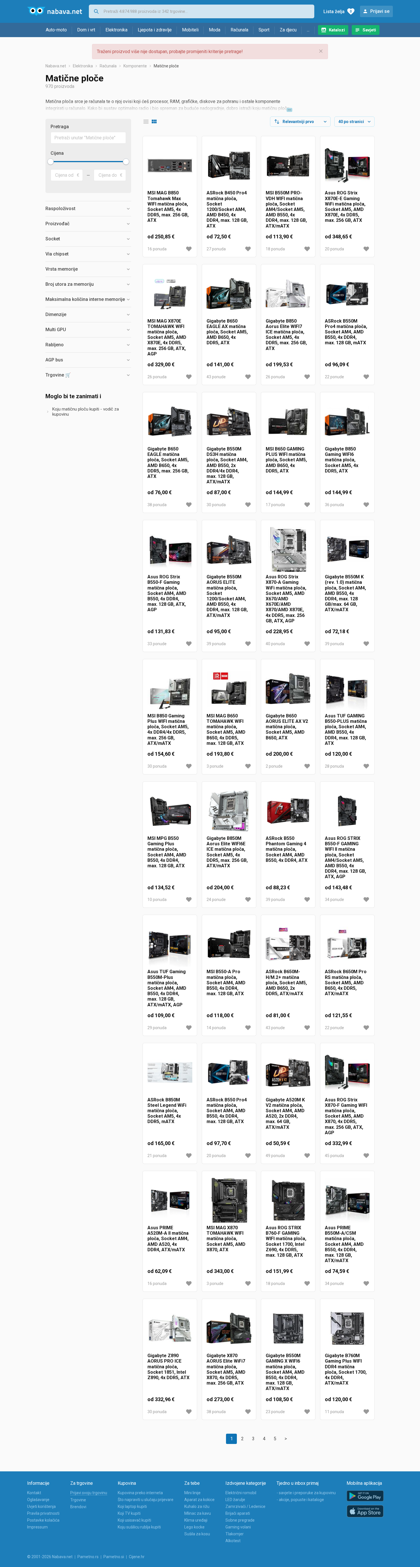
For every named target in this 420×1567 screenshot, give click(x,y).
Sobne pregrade (240, 1520)
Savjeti (369, 30)
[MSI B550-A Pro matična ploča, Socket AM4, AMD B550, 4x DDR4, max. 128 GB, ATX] (229, 944)
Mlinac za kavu (197, 1513)
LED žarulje (235, 1499)
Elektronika (116, 30)
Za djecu (288, 30)
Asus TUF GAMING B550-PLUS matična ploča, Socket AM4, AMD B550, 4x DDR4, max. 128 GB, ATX (346, 729)
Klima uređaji (195, 1520)
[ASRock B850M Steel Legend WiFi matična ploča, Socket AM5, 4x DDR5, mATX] (169, 1072)
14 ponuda (216, 1027)
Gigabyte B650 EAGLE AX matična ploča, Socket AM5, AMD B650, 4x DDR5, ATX (227, 332)
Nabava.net (55, 66)
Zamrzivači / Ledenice (245, 1506)
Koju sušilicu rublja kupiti (139, 1527)
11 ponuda (334, 1411)
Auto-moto (56, 30)
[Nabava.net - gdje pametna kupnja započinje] (54, 11)
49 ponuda (275, 1155)
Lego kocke (194, 1527)
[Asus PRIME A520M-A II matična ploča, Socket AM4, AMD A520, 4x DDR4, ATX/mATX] (169, 1200)
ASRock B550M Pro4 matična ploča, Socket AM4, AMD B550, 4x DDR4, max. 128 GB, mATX (346, 332)
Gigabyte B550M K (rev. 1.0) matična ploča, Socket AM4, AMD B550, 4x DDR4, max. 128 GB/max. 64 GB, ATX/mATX (345, 593)
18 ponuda (275, 249)
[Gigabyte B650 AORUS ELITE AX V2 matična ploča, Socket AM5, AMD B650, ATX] (288, 688)
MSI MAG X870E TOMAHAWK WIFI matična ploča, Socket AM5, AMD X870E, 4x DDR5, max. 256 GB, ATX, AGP (166, 337)
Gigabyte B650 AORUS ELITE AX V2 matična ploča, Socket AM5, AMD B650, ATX (287, 727)
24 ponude (216, 899)
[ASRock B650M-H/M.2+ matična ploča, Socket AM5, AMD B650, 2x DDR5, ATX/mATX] (288, 944)
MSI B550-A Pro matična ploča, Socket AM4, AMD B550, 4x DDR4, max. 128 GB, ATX (226, 982)
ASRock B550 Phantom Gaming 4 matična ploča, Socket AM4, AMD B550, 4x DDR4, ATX (286, 849)
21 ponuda (157, 1155)
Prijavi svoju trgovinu (88, 1492)
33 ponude (157, 643)
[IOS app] (365, 1511)
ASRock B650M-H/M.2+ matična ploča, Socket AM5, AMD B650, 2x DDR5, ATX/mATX (286, 982)
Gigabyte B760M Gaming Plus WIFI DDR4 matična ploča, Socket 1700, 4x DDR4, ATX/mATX (346, 1369)
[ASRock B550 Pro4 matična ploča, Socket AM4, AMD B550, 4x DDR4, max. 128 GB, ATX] (229, 1072)
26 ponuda (157, 377)
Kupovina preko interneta (140, 1492)
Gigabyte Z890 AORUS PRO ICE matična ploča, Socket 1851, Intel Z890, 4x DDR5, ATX (168, 1366)
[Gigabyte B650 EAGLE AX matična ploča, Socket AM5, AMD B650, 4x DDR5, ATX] (229, 293)
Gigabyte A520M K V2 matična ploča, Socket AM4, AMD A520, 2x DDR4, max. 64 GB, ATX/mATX (285, 1113)
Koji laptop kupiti (132, 1506)
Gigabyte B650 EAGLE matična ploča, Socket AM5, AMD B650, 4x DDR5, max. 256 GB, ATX (168, 462)
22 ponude (334, 377)
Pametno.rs (88, 1556)
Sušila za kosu (197, 1534)
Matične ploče (166, 66)
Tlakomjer (234, 1534)
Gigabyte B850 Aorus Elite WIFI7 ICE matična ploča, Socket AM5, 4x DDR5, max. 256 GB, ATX (286, 334)
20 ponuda (334, 249)
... (308, 30)
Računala (239, 30)
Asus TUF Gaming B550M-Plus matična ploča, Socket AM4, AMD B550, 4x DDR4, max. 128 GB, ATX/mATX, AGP (166, 988)
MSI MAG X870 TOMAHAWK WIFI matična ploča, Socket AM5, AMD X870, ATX (226, 1238)
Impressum (37, 1527)
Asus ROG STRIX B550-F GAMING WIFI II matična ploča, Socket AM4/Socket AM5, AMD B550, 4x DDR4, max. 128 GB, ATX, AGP (345, 857)
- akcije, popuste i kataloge (300, 1499)
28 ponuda (334, 766)
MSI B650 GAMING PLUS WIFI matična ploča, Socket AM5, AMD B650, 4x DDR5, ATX (286, 460)
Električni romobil (240, 1492)
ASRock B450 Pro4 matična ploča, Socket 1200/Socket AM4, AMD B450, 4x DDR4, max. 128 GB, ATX (227, 209)
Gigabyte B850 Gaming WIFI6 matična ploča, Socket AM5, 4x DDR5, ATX (341, 460)
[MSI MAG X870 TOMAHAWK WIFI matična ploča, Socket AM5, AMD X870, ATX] (229, 1200)
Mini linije (192, 1492)
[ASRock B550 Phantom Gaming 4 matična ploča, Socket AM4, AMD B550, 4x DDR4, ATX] (288, 811)
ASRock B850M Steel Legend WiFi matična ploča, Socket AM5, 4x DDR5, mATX (166, 1111)
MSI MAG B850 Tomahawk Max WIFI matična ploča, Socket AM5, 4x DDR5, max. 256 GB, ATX (168, 206)
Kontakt (34, 1492)
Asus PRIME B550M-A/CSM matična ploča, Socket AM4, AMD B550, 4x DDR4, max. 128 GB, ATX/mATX (344, 1244)
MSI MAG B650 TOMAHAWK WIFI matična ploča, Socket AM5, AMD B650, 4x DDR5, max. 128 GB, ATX (226, 729)
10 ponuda (157, 899)
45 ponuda (334, 1155)
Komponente (135, 66)
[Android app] (365, 1496)
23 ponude (275, 1411)
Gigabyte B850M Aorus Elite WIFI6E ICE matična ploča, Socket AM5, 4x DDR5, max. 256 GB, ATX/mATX (227, 852)
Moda (214, 30)
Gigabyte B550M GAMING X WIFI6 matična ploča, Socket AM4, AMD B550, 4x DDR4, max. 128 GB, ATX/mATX (285, 1372)
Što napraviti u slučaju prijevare (145, 1499)
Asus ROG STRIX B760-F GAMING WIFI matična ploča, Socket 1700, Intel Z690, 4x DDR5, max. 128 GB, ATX (286, 1241)
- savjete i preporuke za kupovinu (306, 1492)
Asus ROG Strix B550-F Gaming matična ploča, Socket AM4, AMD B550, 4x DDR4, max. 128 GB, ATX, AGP (166, 593)
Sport (264, 30)
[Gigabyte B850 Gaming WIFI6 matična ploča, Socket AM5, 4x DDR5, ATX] (347, 421)
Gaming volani (238, 1527)
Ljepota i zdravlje (155, 30)
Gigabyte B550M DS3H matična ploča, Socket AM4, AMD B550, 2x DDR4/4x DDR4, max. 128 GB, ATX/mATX (227, 465)
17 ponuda (275, 504)
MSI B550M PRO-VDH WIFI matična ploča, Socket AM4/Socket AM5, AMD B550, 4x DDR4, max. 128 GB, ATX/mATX (286, 209)
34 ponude (334, 899)
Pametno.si (113, 1556)
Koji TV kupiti (129, 1513)
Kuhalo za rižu (196, 1506)
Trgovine (78, 1500)
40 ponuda (275, 643)
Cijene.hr (137, 1556)
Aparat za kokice (199, 1499)
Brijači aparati (237, 1513)
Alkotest (233, 1540)
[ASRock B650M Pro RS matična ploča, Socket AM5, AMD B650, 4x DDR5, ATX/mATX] (347, 944)
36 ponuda (334, 504)
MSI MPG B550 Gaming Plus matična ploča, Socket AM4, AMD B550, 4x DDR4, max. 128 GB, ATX (166, 852)
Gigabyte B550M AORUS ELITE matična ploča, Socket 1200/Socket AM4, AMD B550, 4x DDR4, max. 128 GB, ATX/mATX (227, 596)
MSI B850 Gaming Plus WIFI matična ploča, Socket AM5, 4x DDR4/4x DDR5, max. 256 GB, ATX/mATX (168, 729)
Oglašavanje (38, 1499)
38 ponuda (157, 504)
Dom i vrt (86, 30)
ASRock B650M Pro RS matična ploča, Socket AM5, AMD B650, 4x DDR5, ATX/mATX (346, 982)
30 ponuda (216, 504)
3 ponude (215, 766)
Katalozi (337, 30)
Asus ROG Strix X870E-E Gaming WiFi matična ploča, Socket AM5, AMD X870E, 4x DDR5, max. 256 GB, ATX (345, 206)
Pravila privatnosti (43, 1513)
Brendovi (78, 1506)
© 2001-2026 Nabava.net (50, 1556)
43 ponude (216, 377)
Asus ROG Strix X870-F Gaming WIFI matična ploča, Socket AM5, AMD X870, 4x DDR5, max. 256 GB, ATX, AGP (346, 1116)
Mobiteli (190, 30)
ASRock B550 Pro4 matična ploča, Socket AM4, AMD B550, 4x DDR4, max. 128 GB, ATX (227, 1111)
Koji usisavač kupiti (134, 1520)
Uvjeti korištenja (41, 1506)
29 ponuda (157, 1027)
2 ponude (274, 766)
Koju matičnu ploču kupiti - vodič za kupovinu (85, 412)
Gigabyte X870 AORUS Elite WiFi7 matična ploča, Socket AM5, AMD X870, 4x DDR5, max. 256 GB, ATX (226, 1369)
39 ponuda (216, 643)
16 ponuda (157, 249)
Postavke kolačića (43, 1520)
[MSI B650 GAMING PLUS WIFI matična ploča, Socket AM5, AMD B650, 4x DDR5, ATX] (288, 421)
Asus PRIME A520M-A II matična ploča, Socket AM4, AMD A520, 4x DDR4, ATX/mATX (168, 1238)
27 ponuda (216, 249)
